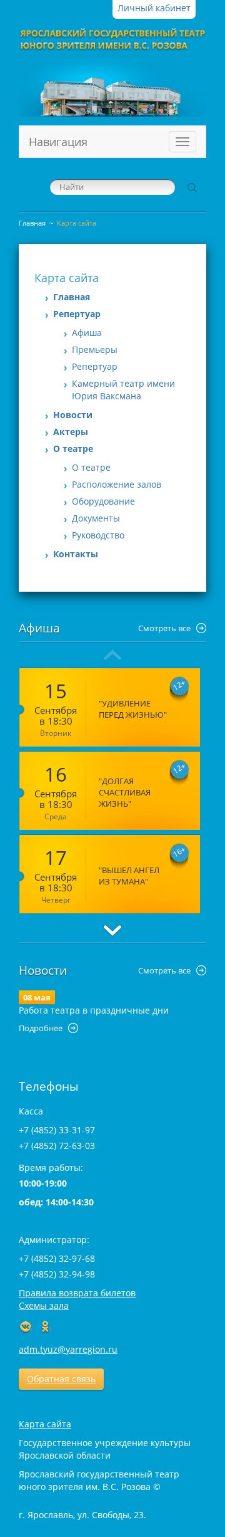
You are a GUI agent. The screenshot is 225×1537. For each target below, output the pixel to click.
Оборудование (103, 501)
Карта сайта (45, 1424)
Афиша (87, 332)
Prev (112, 655)
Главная (32, 223)
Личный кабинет (154, 8)
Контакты (75, 554)
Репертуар (77, 314)
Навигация (58, 141)
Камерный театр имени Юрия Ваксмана (123, 389)
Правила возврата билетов (77, 1293)
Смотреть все (164, 628)
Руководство (98, 535)
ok (45, 1327)
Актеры (70, 432)
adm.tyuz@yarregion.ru (68, 1349)
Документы (96, 518)
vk (26, 1327)
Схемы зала (44, 1305)
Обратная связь (61, 1379)
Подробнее (40, 1028)
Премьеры (95, 349)
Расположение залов (116, 484)
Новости (72, 415)
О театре (73, 448)
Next (112, 930)
